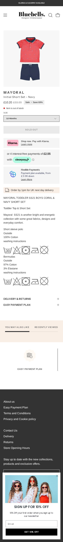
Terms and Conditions (17, 413)
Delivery (9, 436)
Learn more (26, 144)
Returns (8, 442)
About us (9, 401)
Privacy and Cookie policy (20, 419)
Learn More (26, 179)
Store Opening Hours (17, 447)
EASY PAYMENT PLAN (17, 304)
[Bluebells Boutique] (31, 15)
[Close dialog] (57, 476)
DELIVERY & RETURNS (17, 298)
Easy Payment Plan (16, 407)
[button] (50, 15)
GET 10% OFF (31, 532)
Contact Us (10, 430)
